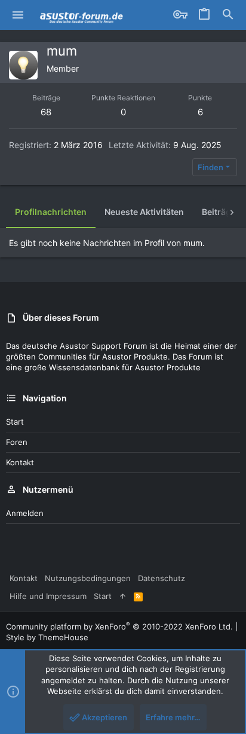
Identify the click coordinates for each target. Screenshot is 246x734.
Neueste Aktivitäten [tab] (144, 212)
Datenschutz (161, 578)
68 (46, 112)
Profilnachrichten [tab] (51, 212)
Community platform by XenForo (119, 626)
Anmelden (25, 513)
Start (15, 421)
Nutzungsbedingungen (88, 578)
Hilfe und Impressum (48, 596)
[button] (18, 15)
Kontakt (20, 462)
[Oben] (122, 596)
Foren (16, 442)
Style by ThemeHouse (47, 637)
